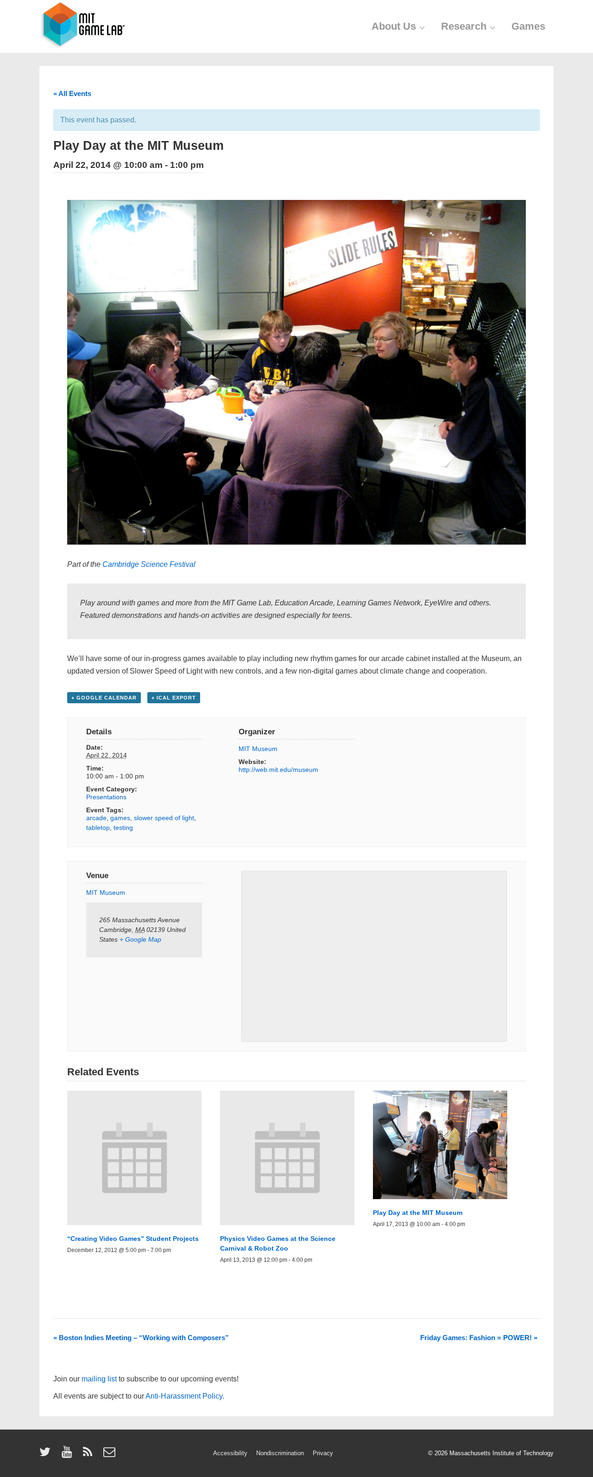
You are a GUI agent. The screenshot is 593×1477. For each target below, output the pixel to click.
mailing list (99, 1379)
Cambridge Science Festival (149, 564)
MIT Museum (258, 748)
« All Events (72, 93)
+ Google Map (140, 939)
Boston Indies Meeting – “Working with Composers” (141, 1338)
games (120, 818)
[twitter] (47, 1454)
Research (463, 26)
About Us (394, 26)
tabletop (98, 827)
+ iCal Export (173, 697)
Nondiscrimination (280, 1453)
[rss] (89, 1454)
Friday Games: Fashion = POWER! (478, 1338)
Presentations (106, 797)
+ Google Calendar (104, 697)
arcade (96, 818)
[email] (110, 1454)
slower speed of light (164, 818)
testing (123, 827)
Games (528, 26)
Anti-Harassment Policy (183, 1396)
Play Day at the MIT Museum (417, 1212)
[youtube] (69, 1454)
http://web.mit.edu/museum (278, 769)
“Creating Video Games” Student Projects (133, 1238)
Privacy (323, 1453)
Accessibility (230, 1453)
